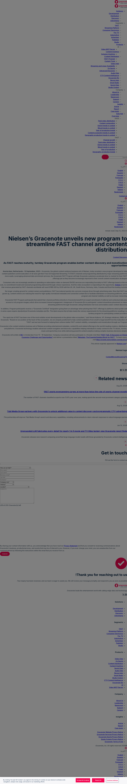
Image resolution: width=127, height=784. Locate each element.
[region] (63, 780)
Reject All (98, 780)
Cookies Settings (112, 780)
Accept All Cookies (83, 780)
